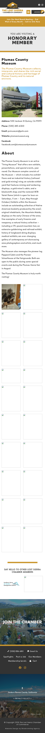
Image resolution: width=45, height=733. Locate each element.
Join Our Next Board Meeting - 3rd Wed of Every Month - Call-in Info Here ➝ (22, 21)
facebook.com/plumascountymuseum (19, 144)
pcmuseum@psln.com (18, 131)
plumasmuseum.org (19, 136)
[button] (28, 12)
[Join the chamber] (22, 622)
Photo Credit (36, 714)
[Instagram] (42, 4)
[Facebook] (39, 4)
